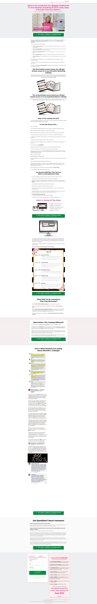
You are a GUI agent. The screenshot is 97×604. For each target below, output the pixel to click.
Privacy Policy (46, 602)
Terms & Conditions (50, 602)
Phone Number (31, 567)
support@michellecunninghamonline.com (61, 2)
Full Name (30, 560)
